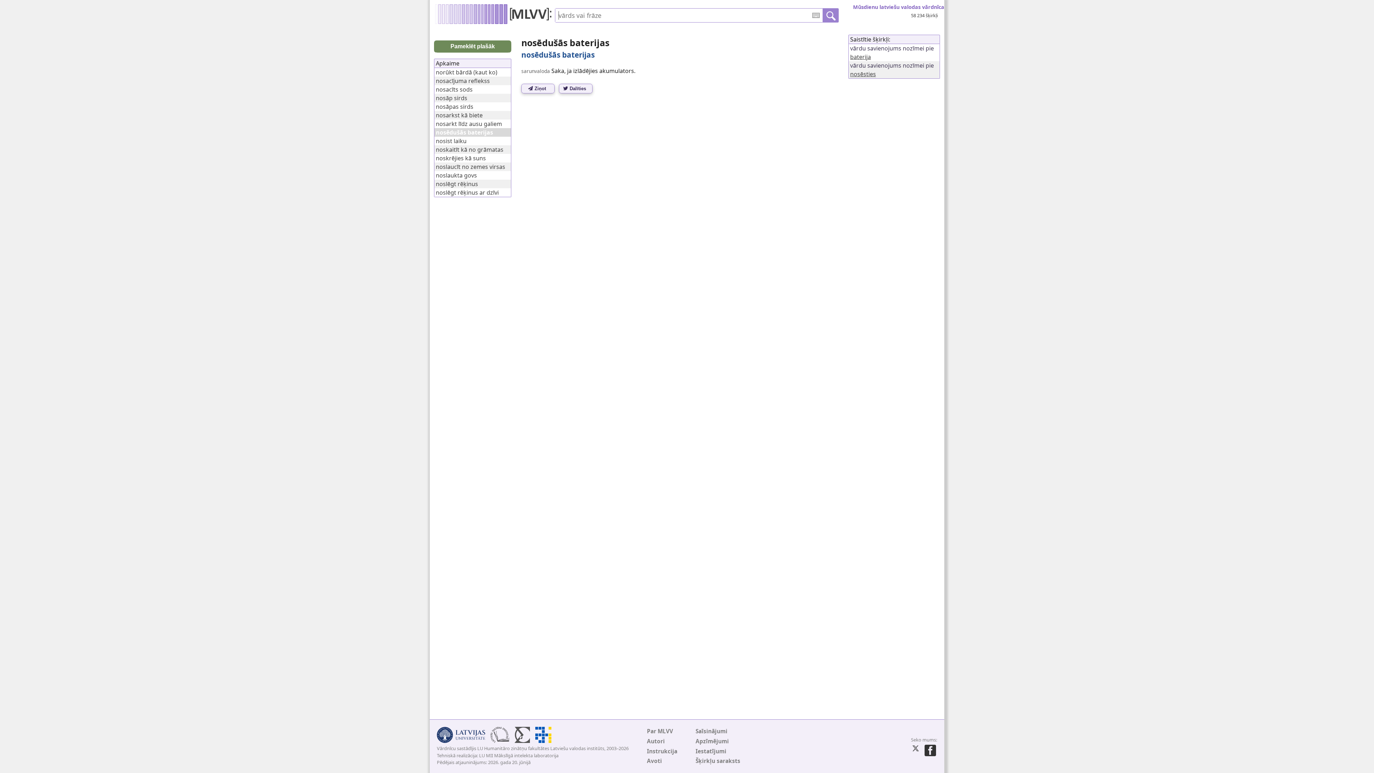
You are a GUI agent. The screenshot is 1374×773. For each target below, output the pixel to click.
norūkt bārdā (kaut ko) (466, 72)
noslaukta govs (456, 175)
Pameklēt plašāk (472, 46)
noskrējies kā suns (461, 158)
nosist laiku (451, 141)
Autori (656, 741)
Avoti (654, 761)
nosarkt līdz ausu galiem (469, 124)
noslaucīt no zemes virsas (470, 167)
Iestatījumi (711, 751)
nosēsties (863, 74)
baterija (860, 57)
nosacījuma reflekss (463, 81)
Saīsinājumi (711, 731)
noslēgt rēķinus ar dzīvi (467, 192)
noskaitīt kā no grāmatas (469, 150)
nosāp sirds (451, 98)
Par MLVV (660, 731)
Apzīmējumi (712, 741)
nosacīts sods (454, 89)
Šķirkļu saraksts (718, 761)
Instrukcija (662, 751)
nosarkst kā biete (459, 115)
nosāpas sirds (454, 107)
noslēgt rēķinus (457, 184)
